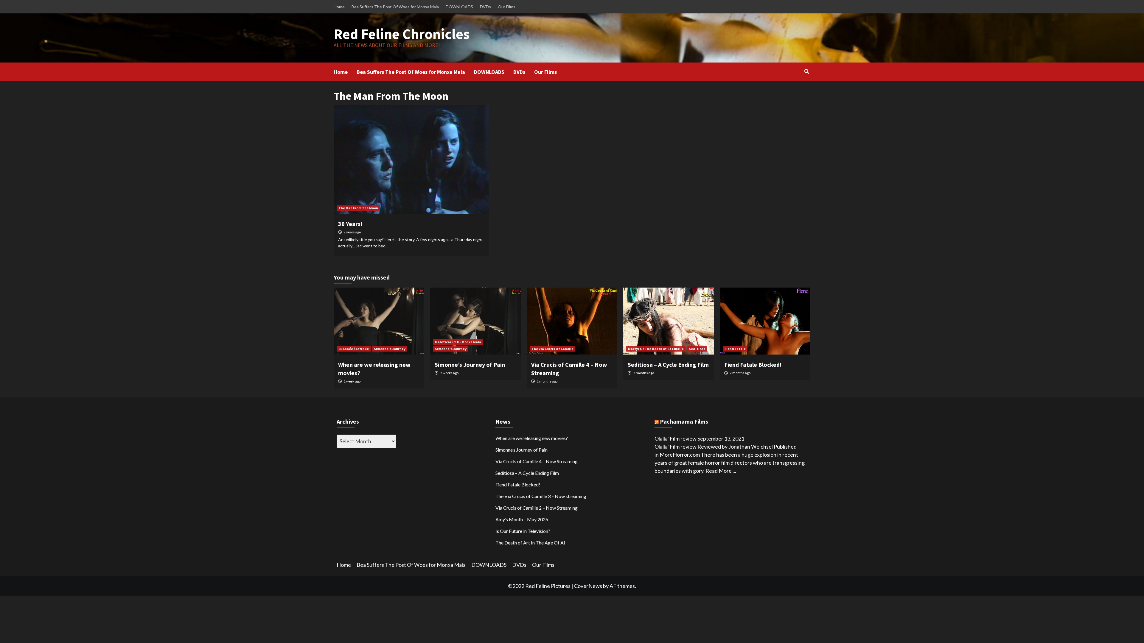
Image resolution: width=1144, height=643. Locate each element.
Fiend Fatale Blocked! (753, 364)
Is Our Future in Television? (522, 531)
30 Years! (350, 223)
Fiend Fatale (735, 349)
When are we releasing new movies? (531, 438)
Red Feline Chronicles (402, 34)
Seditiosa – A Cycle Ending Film (668, 364)
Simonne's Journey (389, 349)
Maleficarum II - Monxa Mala (458, 342)
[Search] (806, 71)
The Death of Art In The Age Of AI (530, 542)
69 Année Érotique (353, 349)
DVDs (485, 6)
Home (339, 6)
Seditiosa (697, 349)
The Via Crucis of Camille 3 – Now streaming (540, 496)
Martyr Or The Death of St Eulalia (656, 349)
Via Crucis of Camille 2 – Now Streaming (536, 508)
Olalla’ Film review (676, 438)
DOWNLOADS (459, 6)
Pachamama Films (684, 421)
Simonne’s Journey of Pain (470, 364)
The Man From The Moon (358, 208)
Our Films (506, 6)
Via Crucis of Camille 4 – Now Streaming (536, 461)
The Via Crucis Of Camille (552, 349)
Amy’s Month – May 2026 (521, 519)
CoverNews (588, 586)
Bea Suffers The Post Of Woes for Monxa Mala (395, 6)
